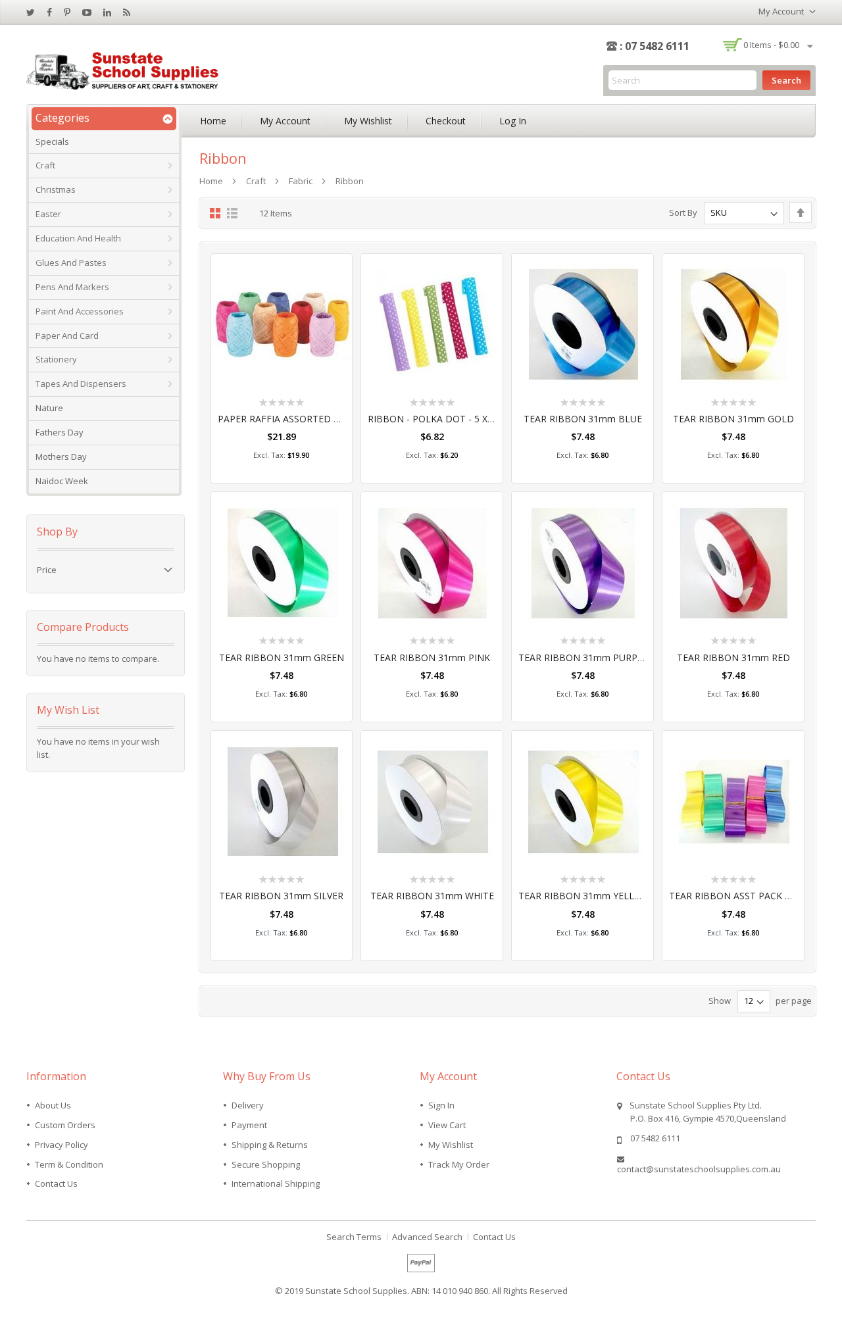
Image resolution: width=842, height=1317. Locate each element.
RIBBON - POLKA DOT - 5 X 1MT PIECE (452, 418)
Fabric (300, 181)
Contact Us (56, 1183)
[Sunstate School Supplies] (125, 69)
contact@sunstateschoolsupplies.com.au (699, 1169)
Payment (249, 1125)
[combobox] (682, 80)
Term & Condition (69, 1164)
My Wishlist (368, 120)
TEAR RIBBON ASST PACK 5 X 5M (741, 895)
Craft (256, 181)
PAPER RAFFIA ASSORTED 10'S (284, 418)
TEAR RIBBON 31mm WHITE (432, 895)
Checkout (446, 120)
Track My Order (458, 1164)
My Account (285, 120)
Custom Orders (65, 1125)
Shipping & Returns (270, 1145)
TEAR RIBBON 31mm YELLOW (584, 895)
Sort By (683, 212)
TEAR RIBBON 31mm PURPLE (583, 657)
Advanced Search (427, 1237)
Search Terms (354, 1237)
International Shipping (276, 1183)
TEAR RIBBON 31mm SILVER (281, 895)
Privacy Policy (61, 1145)
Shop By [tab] (57, 531)
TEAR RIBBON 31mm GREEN (281, 657)
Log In (512, 120)
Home (213, 120)
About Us (53, 1105)
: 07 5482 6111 (654, 46)
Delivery (248, 1105)
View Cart (447, 1125)
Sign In (441, 1105)
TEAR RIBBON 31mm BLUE (583, 418)
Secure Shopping (266, 1164)
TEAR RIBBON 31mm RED (733, 657)
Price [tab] (47, 570)
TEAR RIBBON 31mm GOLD (733, 418)
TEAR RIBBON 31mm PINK (432, 657)
